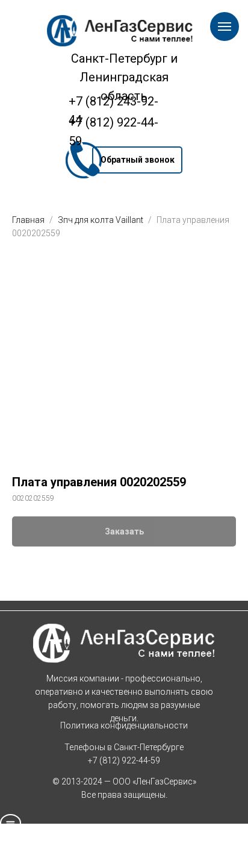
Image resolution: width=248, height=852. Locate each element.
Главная (28, 220)
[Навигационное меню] (224, 26)
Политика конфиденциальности (124, 725)
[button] (137, 160)
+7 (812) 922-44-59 (124, 760)
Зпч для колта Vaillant (101, 220)
